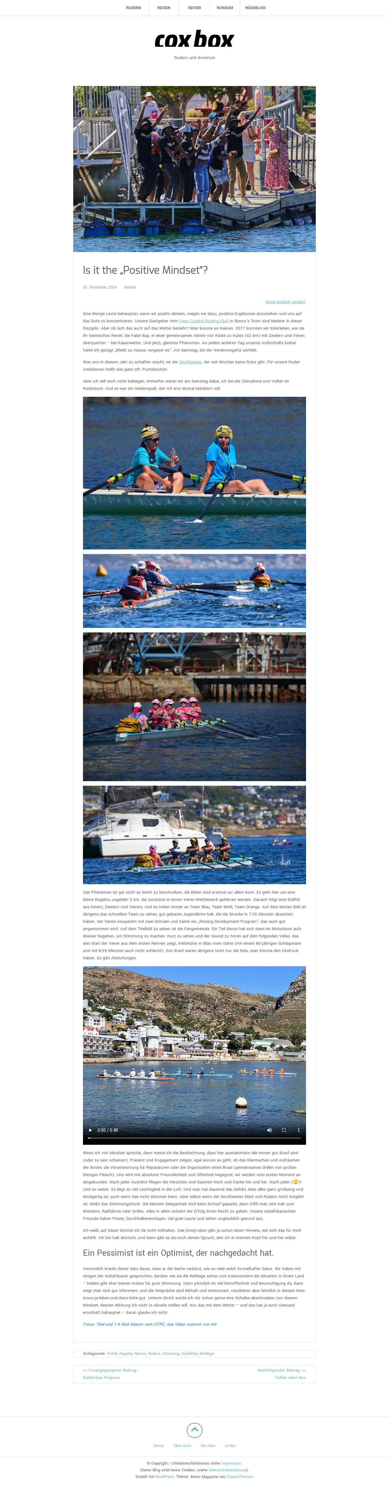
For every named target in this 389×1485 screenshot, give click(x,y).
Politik (112, 1353)
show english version (285, 302)
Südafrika (189, 1353)
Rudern (154, 1353)
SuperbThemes (240, 1477)
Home (158, 1446)
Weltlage (206, 1353)
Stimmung (170, 1353)
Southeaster (190, 362)
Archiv (230, 1446)
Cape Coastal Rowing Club (204, 321)
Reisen (140, 1353)
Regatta (125, 1353)
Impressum (231, 1463)
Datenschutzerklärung (227, 1470)
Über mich (182, 1446)
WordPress (164, 1477)
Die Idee (208, 1446)
